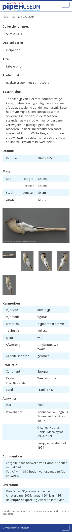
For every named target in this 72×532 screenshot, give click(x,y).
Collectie (16, 17)
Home (5, 17)
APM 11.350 (20, 471)
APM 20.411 (28, 17)
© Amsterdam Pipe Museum (16, 527)
